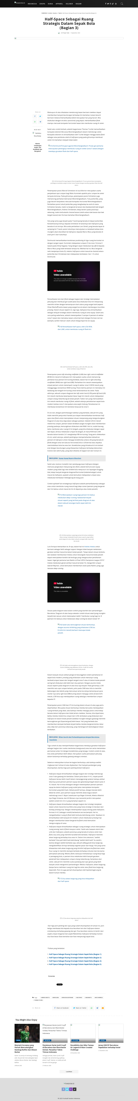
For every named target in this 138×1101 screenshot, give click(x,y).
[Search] (121, 4)
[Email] (102, 1008)
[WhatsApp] (35, 121)
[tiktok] (113, 4)
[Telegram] (40, 121)
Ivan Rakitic (88, 997)
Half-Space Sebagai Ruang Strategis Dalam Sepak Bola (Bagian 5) (75, 964)
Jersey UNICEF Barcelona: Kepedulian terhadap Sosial (109, 1046)
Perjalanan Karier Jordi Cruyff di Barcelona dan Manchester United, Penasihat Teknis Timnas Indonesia (54, 1048)
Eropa (18, 1040)
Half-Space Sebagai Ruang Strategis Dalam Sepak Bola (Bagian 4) (75, 961)
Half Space (79, 997)
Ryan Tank (66, 33)
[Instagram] (110, 4)
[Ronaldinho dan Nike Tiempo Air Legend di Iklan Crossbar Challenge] (83, 1033)
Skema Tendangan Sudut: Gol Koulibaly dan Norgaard (37, 147)
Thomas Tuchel (38, 1000)
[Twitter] (108, 4)
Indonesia (47, 1040)
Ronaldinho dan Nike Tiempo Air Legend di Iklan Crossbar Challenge (82, 1047)
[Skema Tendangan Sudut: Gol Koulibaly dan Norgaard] (38, 137)
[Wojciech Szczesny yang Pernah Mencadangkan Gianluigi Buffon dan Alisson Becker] (27, 1033)
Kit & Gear (75, 1040)
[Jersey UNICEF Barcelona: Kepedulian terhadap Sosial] (111, 1033)
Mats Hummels (99, 997)
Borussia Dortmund (67, 997)
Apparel (103, 1040)
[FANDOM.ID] (20, 4)
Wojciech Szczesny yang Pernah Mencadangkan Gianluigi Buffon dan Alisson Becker (26, 1048)
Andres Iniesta (89, 546)
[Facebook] (106, 4)
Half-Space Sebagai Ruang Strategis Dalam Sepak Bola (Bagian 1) (75, 954)
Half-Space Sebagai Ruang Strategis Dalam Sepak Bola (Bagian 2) (75, 958)
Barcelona (56, 997)
